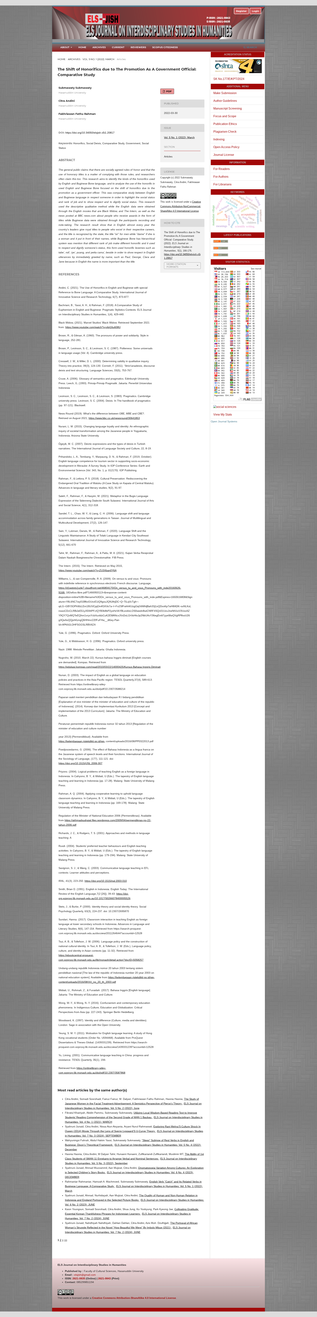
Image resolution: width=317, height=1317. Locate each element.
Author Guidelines (225, 100)
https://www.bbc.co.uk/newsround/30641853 (114, 418)
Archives (99, 47)
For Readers (221, 168)
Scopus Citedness (165, 47)
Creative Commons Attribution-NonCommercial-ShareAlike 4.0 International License (180, 206)
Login (255, 11)
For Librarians (222, 184)
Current (118, 47)
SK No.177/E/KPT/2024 (228, 78)
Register (241, 11)
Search (251, 47)
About (65, 47)
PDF (168, 91)
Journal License (223, 154)
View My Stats (222, 414)
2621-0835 (78, 1278)
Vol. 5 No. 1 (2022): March (98, 59)
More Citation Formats (176, 265)
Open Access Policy (226, 147)
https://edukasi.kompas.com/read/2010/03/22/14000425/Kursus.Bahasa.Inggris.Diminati (110, 666)
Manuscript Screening (227, 108)
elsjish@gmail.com (85, 1274)
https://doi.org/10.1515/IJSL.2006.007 (80, 763)
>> (65, 1240)
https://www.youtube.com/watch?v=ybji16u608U (93, 327)
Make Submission (225, 93)
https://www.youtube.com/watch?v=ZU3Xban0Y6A (87, 570)
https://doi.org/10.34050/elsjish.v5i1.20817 (89, 132)
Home (82, 47)
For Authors (220, 176)
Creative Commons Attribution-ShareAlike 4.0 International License (134, 1297)
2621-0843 (104, 1278)
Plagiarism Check (224, 131)
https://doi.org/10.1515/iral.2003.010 (106, 880)
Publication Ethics (225, 123)
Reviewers (138, 47)
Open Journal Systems (224, 421)
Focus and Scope (224, 116)
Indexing (219, 139)
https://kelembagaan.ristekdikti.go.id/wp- (82, 741)
